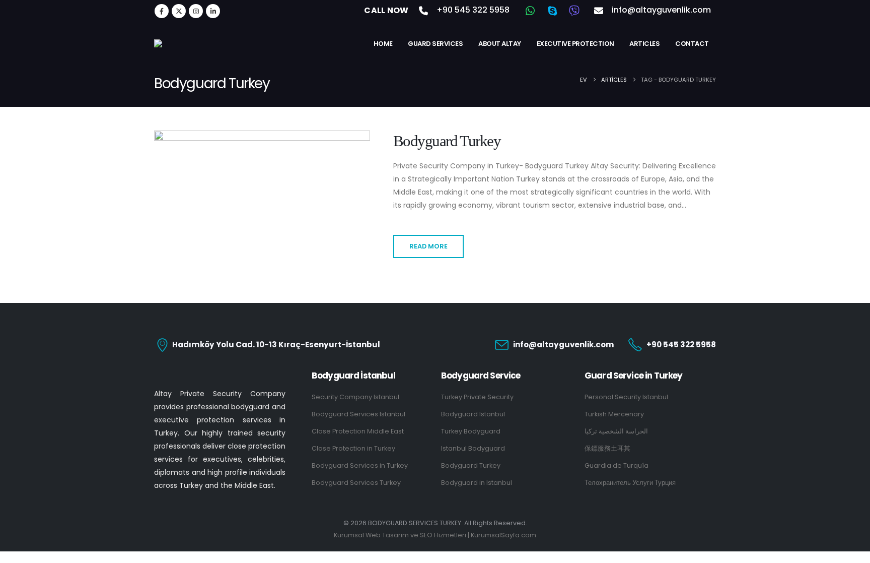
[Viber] (574, 10)
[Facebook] (162, 11)
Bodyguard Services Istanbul (358, 414)
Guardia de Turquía (616, 465)
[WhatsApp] (530, 10)
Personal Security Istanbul (626, 397)
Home (383, 43)
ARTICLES (644, 43)
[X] (179, 11)
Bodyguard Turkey (446, 141)
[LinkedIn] (213, 11)
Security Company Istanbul (355, 397)
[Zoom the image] (219, 376)
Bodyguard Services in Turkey (360, 465)
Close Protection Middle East (358, 431)
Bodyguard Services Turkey (356, 482)
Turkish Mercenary (614, 414)
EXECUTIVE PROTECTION (575, 43)
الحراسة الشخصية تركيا (616, 431)
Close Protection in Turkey (353, 448)
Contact (692, 43)
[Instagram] (196, 11)
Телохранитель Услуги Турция (630, 482)
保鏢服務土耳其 (607, 448)
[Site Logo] (204, 43)
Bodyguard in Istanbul (476, 482)
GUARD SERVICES (435, 43)
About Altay (499, 43)
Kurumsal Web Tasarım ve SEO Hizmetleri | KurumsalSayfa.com (435, 535)
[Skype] (552, 10)
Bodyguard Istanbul (473, 414)
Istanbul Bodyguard (473, 448)
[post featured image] (262, 179)
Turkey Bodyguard (470, 431)
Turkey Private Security (477, 397)
